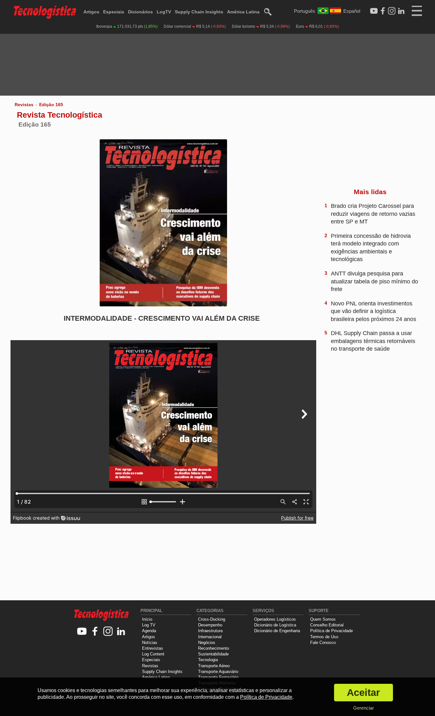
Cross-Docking (211, 619)
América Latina (243, 11)
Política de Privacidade (331, 630)
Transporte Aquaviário (218, 671)
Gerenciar (363, 708)
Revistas (24, 104)
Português (304, 11)
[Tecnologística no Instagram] (108, 631)
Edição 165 (51, 104)
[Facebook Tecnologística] (383, 11)
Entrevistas (152, 648)
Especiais (113, 11)
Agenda (149, 630)
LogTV (164, 11)
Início (147, 619)
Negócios (206, 642)
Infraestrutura (210, 630)
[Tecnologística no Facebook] (95, 631)
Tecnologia (208, 659)
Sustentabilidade (213, 654)
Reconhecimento (213, 648)
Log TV (148, 625)
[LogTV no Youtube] (82, 631)
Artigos (91, 11)
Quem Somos (323, 619)
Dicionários (140, 11)
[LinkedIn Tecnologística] (401, 11)
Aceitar (363, 692)
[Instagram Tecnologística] (392, 11)
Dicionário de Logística (275, 625)
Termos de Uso (324, 636)
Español (351, 11)
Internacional (210, 636)
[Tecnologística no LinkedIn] (121, 631)
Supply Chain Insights (199, 11)
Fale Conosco (323, 642)
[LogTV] (374, 11)
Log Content (153, 654)
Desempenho (210, 625)
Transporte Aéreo (214, 665)
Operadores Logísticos (275, 619)
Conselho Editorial (327, 625)
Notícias (149, 642)
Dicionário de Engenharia (277, 630)
